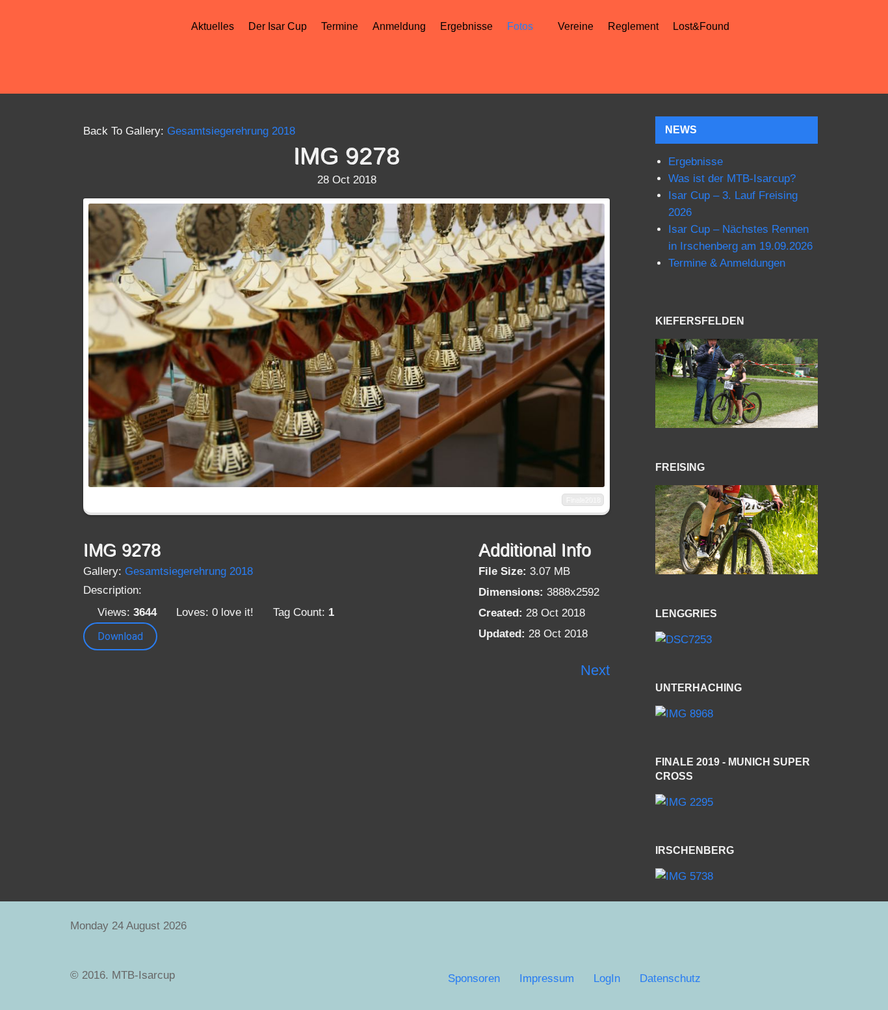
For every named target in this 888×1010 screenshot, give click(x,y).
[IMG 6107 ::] (736, 383)
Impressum (546, 978)
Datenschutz (670, 978)
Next (595, 670)
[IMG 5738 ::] (736, 877)
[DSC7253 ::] (736, 639)
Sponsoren (474, 978)
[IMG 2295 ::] (736, 803)
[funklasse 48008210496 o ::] (736, 529)
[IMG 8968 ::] (736, 714)
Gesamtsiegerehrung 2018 (231, 131)
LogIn (607, 978)
